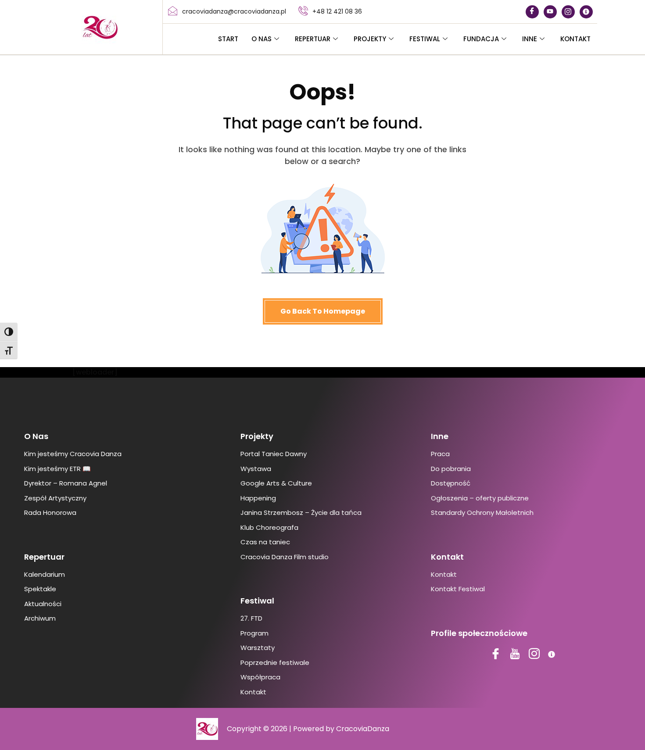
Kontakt (575, 38)
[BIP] (586, 11)
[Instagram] (568, 11)
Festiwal (424, 38)
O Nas (261, 38)
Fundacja (481, 38)
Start (228, 38)
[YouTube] (550, 11)
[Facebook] (532, 11)
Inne (529, 38)
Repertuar (312, 38)
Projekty (370, 38)
